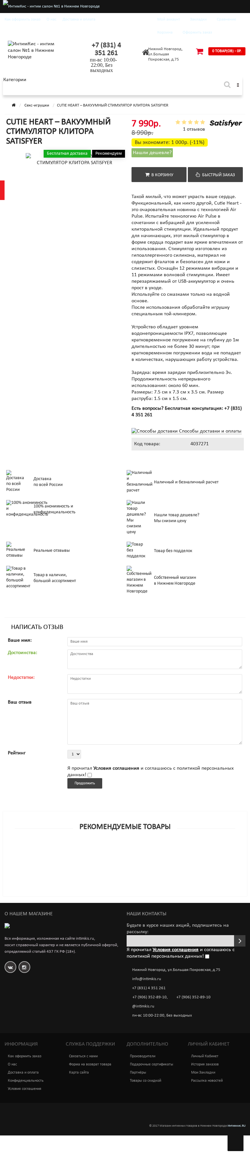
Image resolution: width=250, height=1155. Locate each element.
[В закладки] (125, 860)
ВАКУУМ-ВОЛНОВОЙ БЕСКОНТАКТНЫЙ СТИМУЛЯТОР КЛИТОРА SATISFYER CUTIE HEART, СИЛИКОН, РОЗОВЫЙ (119, 872)
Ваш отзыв (20, 702)
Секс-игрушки (36, 105)
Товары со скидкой (145, 1081)
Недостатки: (21, 677)
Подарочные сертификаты (151, 1064)
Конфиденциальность (26, 1081)
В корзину (161, 175)
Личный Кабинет (204, 1056)
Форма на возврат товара (90, 1064)
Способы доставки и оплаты (210, 431)
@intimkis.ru (143, 1006)
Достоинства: (22, 652)
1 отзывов (194, 129)
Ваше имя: (20, 640)
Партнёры (138, 1073)
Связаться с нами (83, 1056)
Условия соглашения (24, 1089)
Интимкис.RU (236, 1126)
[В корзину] (110, 860)
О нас (52, 19)
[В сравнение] (140, 860)
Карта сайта (79, 1073)
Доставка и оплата (78, 19)
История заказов (205, 1064)
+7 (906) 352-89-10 (149, 997)
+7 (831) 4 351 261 (106, 49)
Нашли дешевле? (152, 152)
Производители (142, 1056)
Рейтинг (17, 753)
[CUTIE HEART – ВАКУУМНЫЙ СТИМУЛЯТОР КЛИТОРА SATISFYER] (23, 172)
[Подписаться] (239, 941)
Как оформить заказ (23, 19)
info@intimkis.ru (146, 979)
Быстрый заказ (217, 175)
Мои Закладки (203, 1073)
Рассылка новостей (207, 1081)
